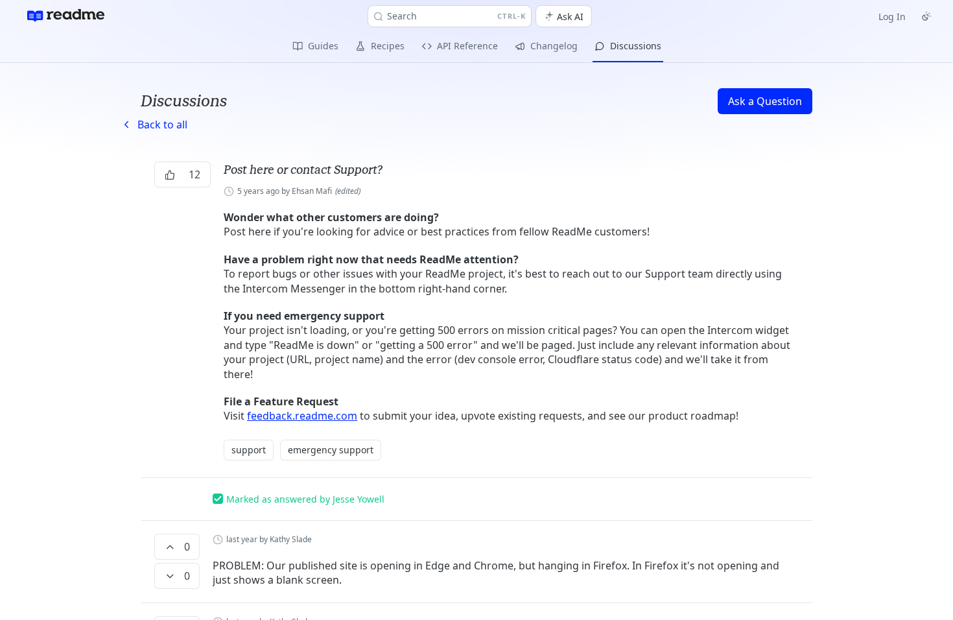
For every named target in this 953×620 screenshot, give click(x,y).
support (248, 450)
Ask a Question (765, 101)
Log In (892, 16)
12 (194, 174)
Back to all (154, 124)
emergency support (330, 450)
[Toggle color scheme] (926, 16)
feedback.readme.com (302, 416)
